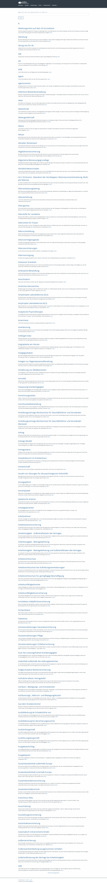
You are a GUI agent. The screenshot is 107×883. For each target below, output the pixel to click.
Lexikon (27, 879)
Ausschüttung (24, 806)
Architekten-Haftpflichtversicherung (34, 601)
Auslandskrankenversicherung (31, 780)
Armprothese (24, 610)
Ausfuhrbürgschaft (26, 729)
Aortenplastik (24, 490)
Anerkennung (24, 327)
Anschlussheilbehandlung (29, 404)
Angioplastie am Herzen (29, 344)
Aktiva (21, 126)
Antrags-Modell (25, 441)
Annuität (22, 378)
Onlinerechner (46, 5)
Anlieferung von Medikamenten (32, 370)
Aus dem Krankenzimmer (29, 704)
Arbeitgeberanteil (26, 507)
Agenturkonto (24, 83)
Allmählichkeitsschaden (28, 168)
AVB (20, 866)
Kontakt (26, 5)
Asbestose (22, 618)
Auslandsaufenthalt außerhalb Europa (35, 763)
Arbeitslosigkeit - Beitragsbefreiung (33, 542)
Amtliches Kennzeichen (28, 286)
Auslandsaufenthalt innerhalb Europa (35, 772)
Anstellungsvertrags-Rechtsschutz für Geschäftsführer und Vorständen (49, 412)
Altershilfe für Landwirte (29, 214)
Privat (40, 5)
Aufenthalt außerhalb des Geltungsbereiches (38, 661)
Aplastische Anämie (27, 499)
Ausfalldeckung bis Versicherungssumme (36, 721)
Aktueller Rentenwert (27, 143)
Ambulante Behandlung (28, 270)
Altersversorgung (26, 255)
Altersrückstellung (26, 231)
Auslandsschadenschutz (29, 789)
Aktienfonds (23, 109)
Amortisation (24, 279)
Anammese (23, 320)
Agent (20, 76)
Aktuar (21, 134)
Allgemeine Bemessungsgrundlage (33, 160)
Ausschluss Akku (25, 797)
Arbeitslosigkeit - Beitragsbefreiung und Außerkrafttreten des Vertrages (49, 550)
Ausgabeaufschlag (26, 746)
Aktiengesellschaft (26, 117)
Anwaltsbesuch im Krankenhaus (32, 458)
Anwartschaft (24, 466)
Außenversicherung (27, 840)
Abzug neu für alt (26, 45)
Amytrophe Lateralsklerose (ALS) (32, 303)
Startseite (20, 5)
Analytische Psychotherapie (30, 312)
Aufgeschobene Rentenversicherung (34, 670)
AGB (20, 69)
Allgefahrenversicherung (29, 151)
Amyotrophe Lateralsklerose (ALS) (33, 294)
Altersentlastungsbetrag (29, 188)
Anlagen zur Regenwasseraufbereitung (35, 361)
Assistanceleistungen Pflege (30, 635)
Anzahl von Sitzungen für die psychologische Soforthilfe (43, 473)
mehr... (51, 32)
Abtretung (22, 37)
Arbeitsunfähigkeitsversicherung (32, 593)
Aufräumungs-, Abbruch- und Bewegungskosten (39, 695)
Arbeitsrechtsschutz (27, 559)
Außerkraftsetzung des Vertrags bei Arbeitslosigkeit (41, 857)
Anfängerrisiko (24, 336)
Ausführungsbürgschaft (28, 738)
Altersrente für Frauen (28, 222)
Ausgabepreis (24, 755)
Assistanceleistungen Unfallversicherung (36, 644)
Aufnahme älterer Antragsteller (32, 678)
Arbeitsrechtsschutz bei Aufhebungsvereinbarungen (41, 567)
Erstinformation (21, 879)
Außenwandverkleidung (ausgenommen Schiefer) (40, 849)
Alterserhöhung (25, 197)
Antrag (21, 432)
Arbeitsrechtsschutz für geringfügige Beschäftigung (41, 576)
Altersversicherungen (27, 248)
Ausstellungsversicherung (29, 815)
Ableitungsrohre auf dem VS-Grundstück (36, 28)
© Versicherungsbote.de (53, 873)
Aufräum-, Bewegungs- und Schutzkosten (36, 687)
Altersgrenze (23, 205)
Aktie (20, 100)
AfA (19, 54)
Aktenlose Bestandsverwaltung (32, 92)
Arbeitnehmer (24, 516)
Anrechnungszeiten (26, 395)
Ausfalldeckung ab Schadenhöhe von (34, 712)
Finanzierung (33, 5)
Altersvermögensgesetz (28, 239)
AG (19, 61)
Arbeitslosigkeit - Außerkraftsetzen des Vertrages (39, 533)
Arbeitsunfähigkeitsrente (29, 584)
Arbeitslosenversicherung (29, 524)
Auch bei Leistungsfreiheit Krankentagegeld (37, 652)
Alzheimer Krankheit (27, 262)
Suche (31, 879)
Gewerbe (54, 5)
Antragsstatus (24, 449)
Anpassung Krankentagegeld (31, 387)
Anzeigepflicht (24, 482)
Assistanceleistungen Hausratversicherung (37, 627)
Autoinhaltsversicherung (29, 823)
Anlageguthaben (25, 353)
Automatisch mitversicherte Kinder (33, 832)
